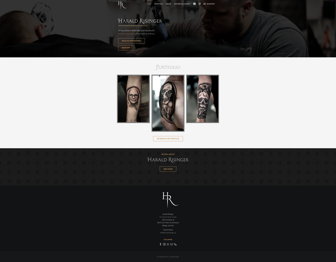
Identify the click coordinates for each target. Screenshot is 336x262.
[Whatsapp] (168, 244)
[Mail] (171, 244)
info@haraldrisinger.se (168, 233)
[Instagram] (164, 244)
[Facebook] (160, 244)
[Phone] (175, 244)
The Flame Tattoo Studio (126, 34)
